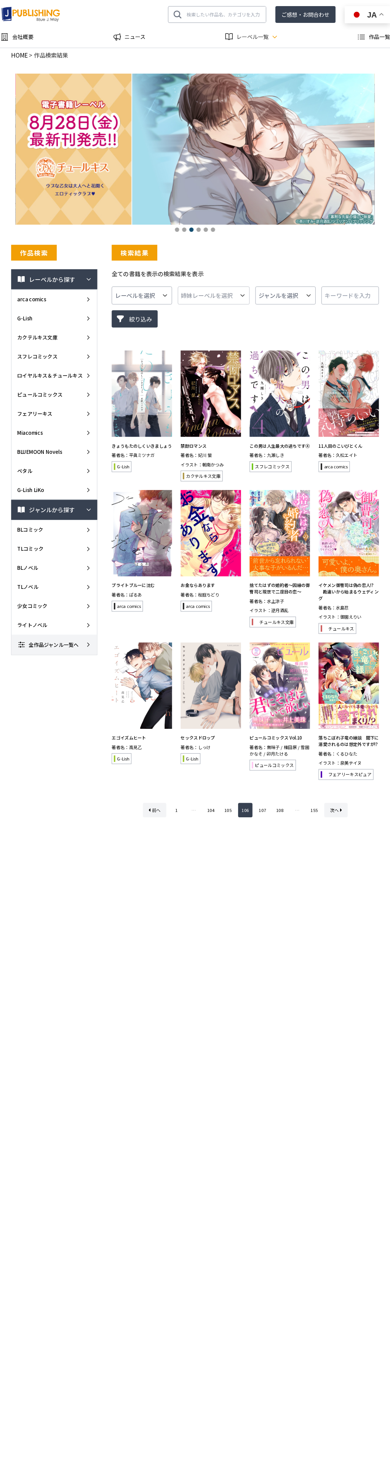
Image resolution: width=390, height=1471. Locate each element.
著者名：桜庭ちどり (200, 595)
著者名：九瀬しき (266, 455)
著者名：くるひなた (337, 754)
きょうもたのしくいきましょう (142, 445)
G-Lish (25, 318)
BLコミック (30, 529)
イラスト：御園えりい (339, 617)
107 (262, 810)
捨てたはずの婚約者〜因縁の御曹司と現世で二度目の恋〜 (279, 588)
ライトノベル (32, 625)
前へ (156, 810)
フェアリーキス (34, 413)
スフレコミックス (37, 356)
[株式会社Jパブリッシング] (31, 14)
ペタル (24, 470)
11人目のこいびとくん (340, 445)
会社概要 (23, 36)
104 (211, 810)
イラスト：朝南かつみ (202, 464)
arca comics (31, 299)
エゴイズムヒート (129, 738)
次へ (334, 810)
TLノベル (27, 586)
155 (314, 810)
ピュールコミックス (39, 394)
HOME (19, 55)
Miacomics (30, 432)
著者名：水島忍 (333, 607)
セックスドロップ (198, 738)
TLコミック (30, 548)
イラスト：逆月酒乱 (268, 610)
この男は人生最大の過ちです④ (279, 445)
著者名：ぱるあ (127, 595)
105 (228, 810)
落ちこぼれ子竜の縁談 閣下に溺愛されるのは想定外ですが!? (348, 741)
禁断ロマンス (193, 445)
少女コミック (32, 605)
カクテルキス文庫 (37, 337)
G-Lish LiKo (30, 489)
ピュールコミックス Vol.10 (275, 738)
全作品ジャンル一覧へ (53, 644)
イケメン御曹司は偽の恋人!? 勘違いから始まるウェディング (348, 591)
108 (280, 810)
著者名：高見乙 (127, 747)
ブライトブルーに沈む (133, 585)
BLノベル (27, 567)
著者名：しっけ (196, 747)
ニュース (135, 36)
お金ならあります (198, 585)
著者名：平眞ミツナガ (133, 455)
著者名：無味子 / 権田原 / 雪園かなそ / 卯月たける (279, 750)
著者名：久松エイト (337, 455)
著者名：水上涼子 (266, 601)
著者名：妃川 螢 (196, 455)
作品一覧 (379, 36)
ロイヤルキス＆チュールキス (50, 375)
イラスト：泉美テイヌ (339, 763)
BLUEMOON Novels (39, 451)
